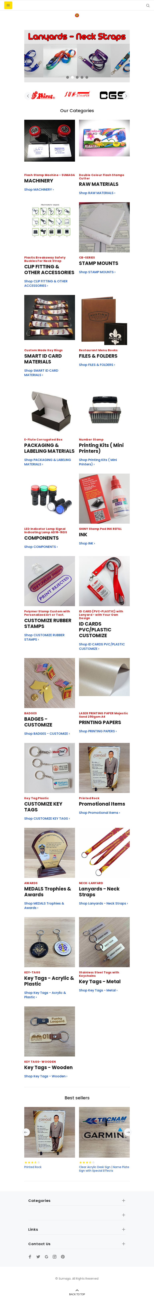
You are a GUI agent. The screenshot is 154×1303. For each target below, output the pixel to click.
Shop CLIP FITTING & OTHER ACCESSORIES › (46, 283)
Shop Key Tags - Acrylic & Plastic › (45, 995)
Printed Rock (33, 1167)
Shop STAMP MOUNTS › (97, 272)
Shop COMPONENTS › (41, 547)
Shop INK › (87, 543)
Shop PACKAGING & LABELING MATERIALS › (47, 462)
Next (126, 96)
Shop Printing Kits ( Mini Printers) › (98, 462)
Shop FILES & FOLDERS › (97, 365)
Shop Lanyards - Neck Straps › (103, 903)
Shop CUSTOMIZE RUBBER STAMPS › (44, 637)
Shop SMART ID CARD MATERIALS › (41, 372)
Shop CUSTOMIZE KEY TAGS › (47, 818)
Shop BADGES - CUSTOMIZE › (47, 733)
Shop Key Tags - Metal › (98, 990)
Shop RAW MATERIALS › (97, 193)
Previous (28, 96)
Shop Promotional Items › (99, 813)
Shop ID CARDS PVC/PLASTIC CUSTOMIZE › (102, 646)
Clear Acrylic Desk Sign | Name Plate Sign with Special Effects (104, 1169)
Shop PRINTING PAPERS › (98, 731)
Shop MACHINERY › (39, 189)
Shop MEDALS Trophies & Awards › (44, 905)
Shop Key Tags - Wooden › (45, 1076)
